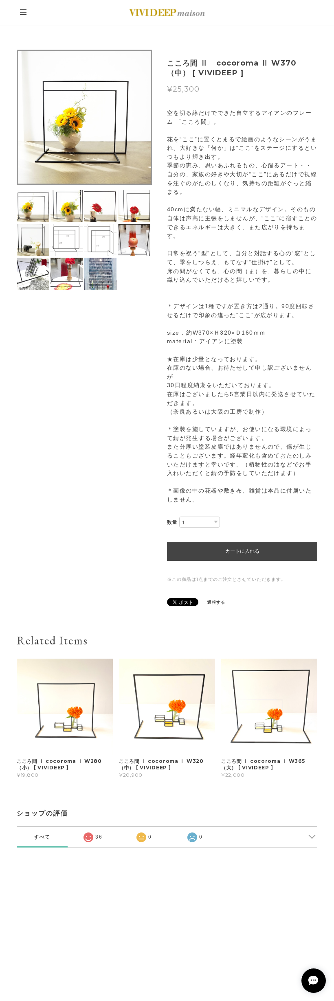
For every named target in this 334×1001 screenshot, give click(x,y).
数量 (172, 522)
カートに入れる (242, 551)
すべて (42, 837)
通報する (216, 602)
